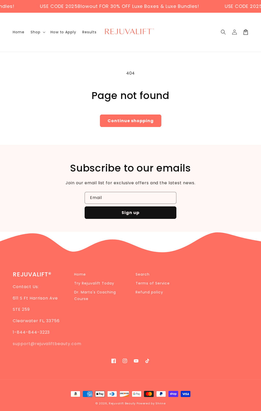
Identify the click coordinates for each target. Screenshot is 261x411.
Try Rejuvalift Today (94, 283)
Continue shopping (131, 121)
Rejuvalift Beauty (122, 403)
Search (143, 274)
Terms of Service (153, 283)
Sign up (130, 213)
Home (80, 274)
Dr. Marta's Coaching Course (95, 295)
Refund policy (149, 292)
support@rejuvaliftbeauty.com (47, 344)
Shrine (160, 403)
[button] (223, 32)
